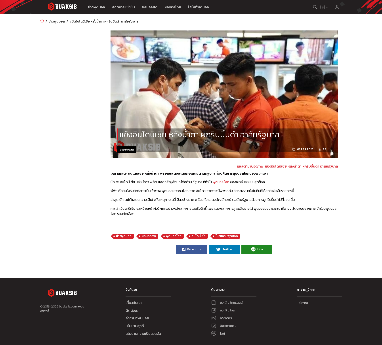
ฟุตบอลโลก (221, 182)
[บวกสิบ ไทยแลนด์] (322, 7)
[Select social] (324, 7)
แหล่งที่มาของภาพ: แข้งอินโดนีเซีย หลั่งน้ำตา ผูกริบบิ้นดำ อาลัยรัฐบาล (287, 166)
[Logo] (62, 7)
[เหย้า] (42, 21)
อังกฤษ (303, 303)
